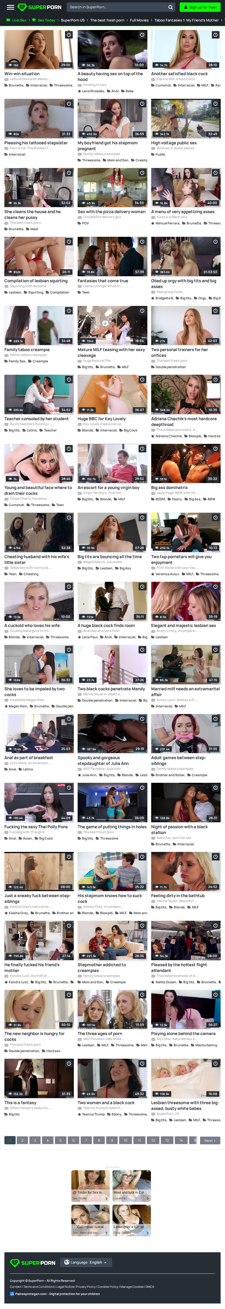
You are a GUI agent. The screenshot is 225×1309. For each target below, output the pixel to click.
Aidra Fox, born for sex (174, 838)
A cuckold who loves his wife (32, 625)
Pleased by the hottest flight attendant (179, 967)
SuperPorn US (73, 20)
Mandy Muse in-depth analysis (104, 694)
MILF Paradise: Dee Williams (104, 1039)
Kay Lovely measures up (102, 424)
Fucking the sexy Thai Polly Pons (36, 827)
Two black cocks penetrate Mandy (111, 689)
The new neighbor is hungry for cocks (34, 1036)
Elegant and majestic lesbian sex (183, 625)
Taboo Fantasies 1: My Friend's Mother (186, 20)
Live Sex (19, 20)
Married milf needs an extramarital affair (185, 691)
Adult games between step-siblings (178, 760)
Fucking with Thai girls (27, 832)
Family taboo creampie (27, 349)
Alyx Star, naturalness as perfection (177, 1039)
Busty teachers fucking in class (30, 424)
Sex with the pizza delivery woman (111, 211)
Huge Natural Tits (97, 361)
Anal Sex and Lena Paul (101, 631)
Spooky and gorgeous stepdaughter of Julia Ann (103, 760)
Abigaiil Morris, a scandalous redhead (104, 562)
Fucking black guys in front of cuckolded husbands (30, 631)
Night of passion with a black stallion (179, 829)
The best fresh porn (107, 20)
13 (167, 1140)
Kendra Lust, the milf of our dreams (30, 976)
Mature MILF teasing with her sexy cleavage (111, 352)
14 (181, 1140)
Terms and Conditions (39, 1286)
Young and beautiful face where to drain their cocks (38, 490)
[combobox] (121, 7)
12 (153, 1140)
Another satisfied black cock (179, 74)
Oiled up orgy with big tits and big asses (183, 283)
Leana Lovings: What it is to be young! (104, 286)
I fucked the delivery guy (102, 217)
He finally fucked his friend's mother (32, 967)
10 (125, 1140)
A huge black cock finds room (106, 625)
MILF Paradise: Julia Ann (102, 769)
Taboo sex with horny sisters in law (30, 568)
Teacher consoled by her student (36, 419)
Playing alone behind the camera (183, 1033)
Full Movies (139, 20)
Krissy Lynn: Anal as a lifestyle (177, 700)
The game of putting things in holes (112, 827)
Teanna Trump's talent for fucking (104, 1108)
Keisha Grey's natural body (30, 907)
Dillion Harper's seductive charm (30, 1108)
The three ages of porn (100, 1033)
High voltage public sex (174, 143)
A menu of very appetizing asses (183, 211)
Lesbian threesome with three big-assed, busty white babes (185, 1105)
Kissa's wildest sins (171, 217)
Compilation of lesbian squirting (36, 281)
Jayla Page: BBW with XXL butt (177, 493)
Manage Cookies (132, 1286)
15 (195, 1140)
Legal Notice (65, 1286)
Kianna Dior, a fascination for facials (177, 79)
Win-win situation (22, 74)
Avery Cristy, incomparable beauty (177, 631)
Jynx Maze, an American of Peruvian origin (30, 763)
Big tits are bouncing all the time (110, 557)
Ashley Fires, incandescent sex (104, 907)
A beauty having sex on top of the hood (110, 76)
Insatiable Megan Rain (26, 700)
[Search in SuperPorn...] (170, 7)
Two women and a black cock (106, 1103)
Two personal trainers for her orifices (179, 352)
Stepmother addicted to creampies (102, 967)
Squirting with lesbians (27, 286)
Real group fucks (169, 292)
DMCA (150, 1286)
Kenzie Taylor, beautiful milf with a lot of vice (177, 901)
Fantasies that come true (103, 281)
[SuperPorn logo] (39, 8)
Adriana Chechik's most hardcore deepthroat (184, 421)
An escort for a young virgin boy (108, 487)
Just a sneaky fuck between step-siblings (37, 898)
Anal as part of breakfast (28, 758)
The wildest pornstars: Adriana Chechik (177, 430)
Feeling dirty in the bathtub (178, 895)
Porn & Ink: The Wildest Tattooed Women (30, 148)
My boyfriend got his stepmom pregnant (108, 145)
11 (139, 1140)
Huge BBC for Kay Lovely (102, 419)
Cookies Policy (108, 1286)
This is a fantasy (20, 1103)
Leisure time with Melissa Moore (30, 79)
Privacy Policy (86, 1286)
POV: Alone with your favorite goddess (177, 568)
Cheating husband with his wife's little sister (36, 559)
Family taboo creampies (101, 154)
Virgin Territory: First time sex (104, 493)
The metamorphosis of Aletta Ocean (177, 976)
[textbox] (116, 6)
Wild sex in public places (175, 148)
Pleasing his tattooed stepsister (36, 143)
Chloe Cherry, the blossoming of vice (30, 499)
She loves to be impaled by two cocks (34, 691)
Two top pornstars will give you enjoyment (181, 559)
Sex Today (46, 20)
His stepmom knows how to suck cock (110, 898)
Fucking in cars (95, 85)
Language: (86, 1262)
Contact (15, 1286)
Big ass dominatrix (169, 487)
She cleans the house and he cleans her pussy (32, 214)
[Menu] (10, 7)
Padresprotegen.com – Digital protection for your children (57, 1294)
